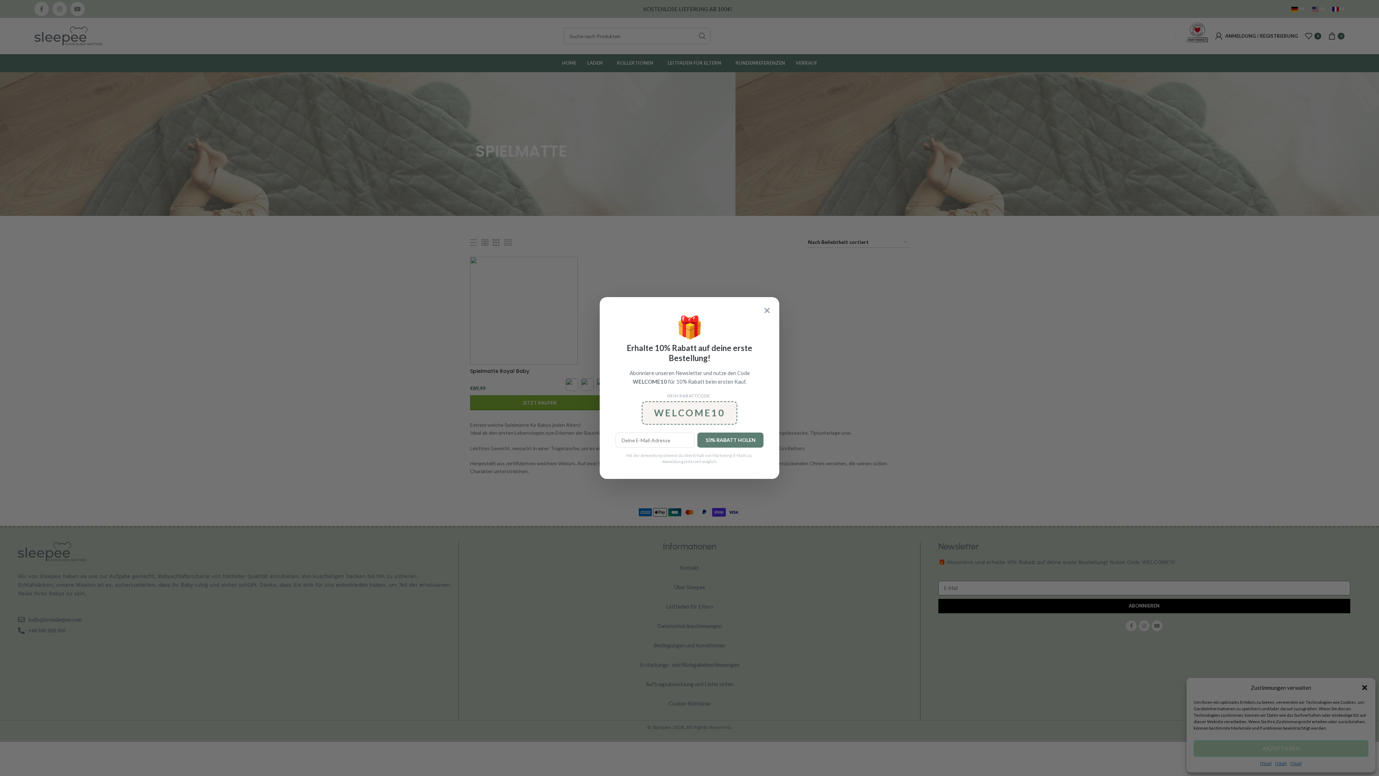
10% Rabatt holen (730, 440)
